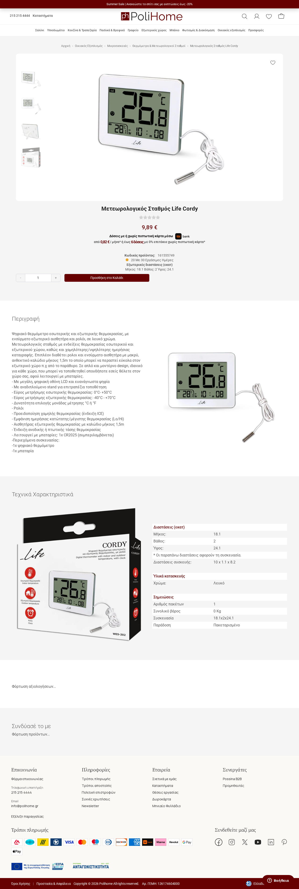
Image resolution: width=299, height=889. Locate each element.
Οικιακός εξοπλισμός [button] (231, 30)
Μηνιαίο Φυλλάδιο (166, 806)
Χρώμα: (159, 583)
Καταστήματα (43, 15)
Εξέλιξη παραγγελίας (27, 816)
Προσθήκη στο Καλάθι (106, 278)
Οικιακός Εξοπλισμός (89, 46)
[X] (245, 842)
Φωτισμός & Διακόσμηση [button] (198, 30)
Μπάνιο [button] (174, 30)
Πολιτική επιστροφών (98, 792)
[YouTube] (258, 842)
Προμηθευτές (233, 785)
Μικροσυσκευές (117, 46)
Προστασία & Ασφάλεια (53, 884)
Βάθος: (159, 541)
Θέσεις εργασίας (165, 792)
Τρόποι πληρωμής (96, 779)
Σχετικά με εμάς (164, 779)
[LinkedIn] (271, 842)
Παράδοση (162, 625)
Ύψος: (158, 548)
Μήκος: (159, 534)
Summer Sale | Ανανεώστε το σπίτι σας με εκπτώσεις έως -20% (150, 4)
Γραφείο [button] (133, 30)
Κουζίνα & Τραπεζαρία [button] (82, 30)
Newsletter (90, 806)
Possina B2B (232, 779)
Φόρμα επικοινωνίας (27, 779)
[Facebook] (218, 842)
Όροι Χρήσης (20, 884)
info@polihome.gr (24, 806)
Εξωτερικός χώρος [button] (154, 30)
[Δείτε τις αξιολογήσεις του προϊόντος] (149, 217)
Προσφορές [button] (256, 30)
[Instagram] (231, 842)
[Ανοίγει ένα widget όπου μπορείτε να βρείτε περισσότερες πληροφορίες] (278, 881)
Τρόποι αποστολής (97, 785)
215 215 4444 (20, 15)
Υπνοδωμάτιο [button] (56, 30)
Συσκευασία (163, 618)
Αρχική (65, 46)
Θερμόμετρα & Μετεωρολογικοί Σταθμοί (158, 46)
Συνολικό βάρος (167, 611)
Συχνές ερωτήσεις (96, 799)
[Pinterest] (284, 842)
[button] (244, 16)
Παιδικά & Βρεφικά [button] (112, 30)
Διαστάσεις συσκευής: (172, 562)
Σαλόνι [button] (39, 30)
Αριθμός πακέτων (168, 604)
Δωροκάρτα (161, 799)
